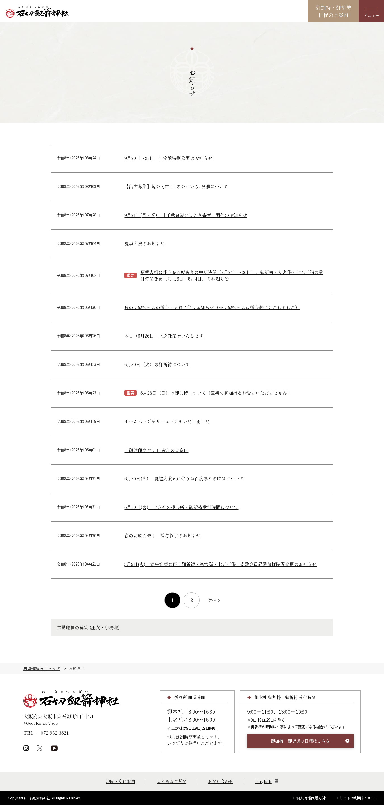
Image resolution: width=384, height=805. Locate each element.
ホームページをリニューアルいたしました (167, 421)
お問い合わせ (220, 781)
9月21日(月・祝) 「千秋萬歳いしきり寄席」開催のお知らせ (185, 215)
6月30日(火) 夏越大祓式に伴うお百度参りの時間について (184, 478)
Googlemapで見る (42, 723)
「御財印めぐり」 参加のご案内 (156, 450)
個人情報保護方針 (311, 798)
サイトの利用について (358, 798)
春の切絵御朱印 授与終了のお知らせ (162, 535)
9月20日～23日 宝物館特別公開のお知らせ (168, 158)
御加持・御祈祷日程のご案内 (333, 11)
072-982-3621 (55, 732)
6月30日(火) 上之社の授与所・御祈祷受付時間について (181, 507)
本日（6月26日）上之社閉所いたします (164, 336)
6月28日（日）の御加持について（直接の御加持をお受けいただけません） (216, 393)
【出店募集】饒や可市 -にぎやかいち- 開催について (176, 186)
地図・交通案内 (120, 781)
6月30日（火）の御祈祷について (157, 364)
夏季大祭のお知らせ (144, 243)
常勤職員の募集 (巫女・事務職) (88, 627)
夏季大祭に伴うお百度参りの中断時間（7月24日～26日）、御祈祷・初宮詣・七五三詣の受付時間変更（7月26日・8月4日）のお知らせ (231, 275)
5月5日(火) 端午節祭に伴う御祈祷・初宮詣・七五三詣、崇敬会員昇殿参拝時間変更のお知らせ (220, 564)
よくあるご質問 (171, 781)
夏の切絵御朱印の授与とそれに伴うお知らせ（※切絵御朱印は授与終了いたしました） (212, 307)
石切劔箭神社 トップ (41, 668)
